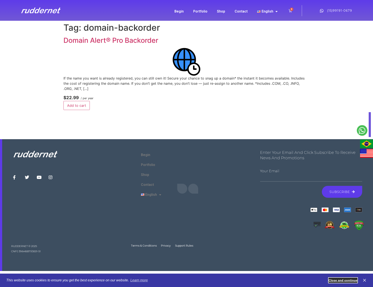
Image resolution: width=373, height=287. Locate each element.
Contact (241, 11)
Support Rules (184, 245)
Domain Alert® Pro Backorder (110, 40)
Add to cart (76, 105)
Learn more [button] (139, 280)
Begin (179, 11)
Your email (269, 171)
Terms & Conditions (144, 245)
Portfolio (200, 11)
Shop (221, 11)
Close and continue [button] (343, 280)
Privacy (166, 245)
